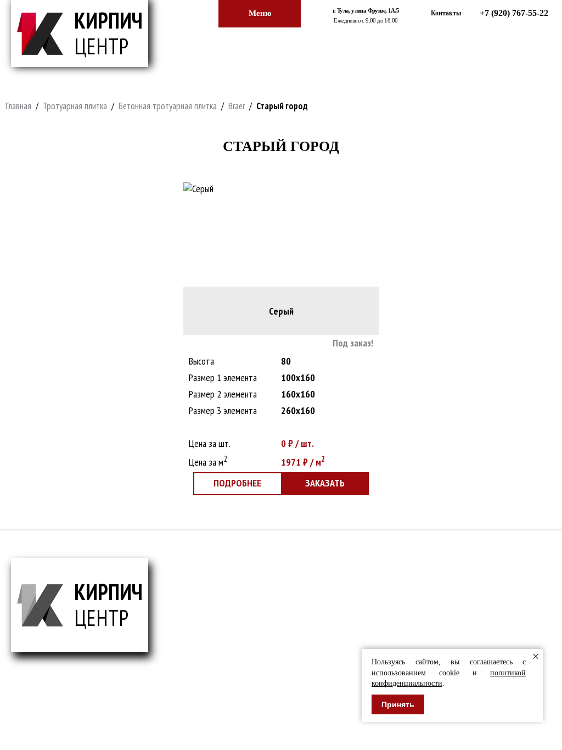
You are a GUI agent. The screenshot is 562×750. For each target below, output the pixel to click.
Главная (18, 106)
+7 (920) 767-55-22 (514, 13)
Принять (397, 704)
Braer (236, 106)
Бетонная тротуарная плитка (168, 106)
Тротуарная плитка (75, 106)
